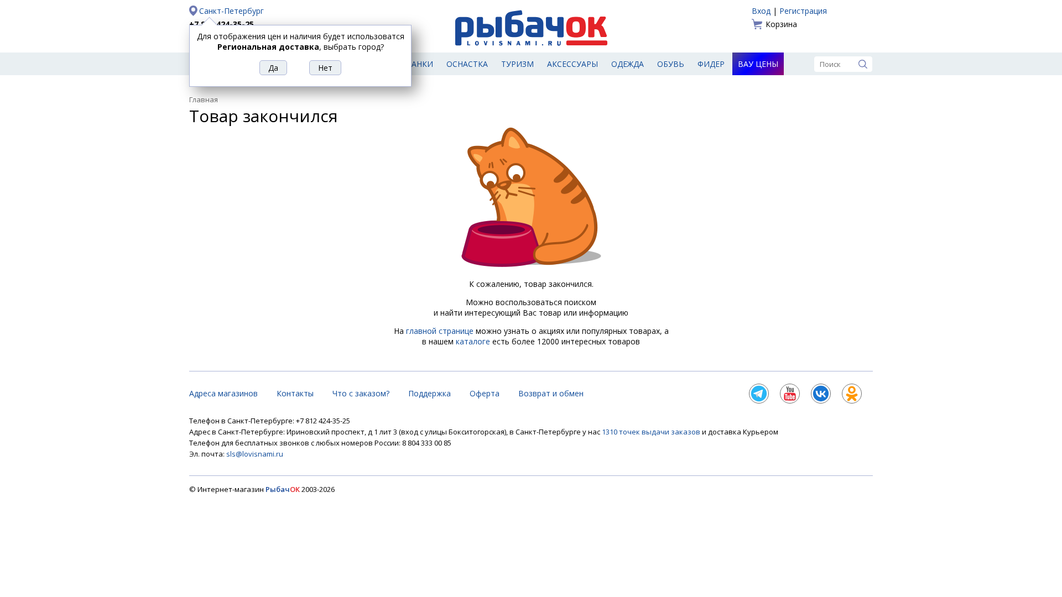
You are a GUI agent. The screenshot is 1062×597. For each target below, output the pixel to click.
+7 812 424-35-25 (221, 24)
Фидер (711, 64)
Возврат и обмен (551, 393)
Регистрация (803, 11)
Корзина (781, 24)
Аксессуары (572, 64)
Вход (761, 11)
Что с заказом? (360, 393)
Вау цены (758, 64)
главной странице (439, 331)
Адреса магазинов (223, 393)
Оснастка (467, 64)
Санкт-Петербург (231, 11)
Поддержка (429, 393)
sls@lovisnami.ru (254, 454)
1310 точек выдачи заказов (652, 432)
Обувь (670, 64)
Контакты (295, 393)
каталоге (473, 341)
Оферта (484, 393)
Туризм (517, 64)
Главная (203, 99)
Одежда (627, 64)
